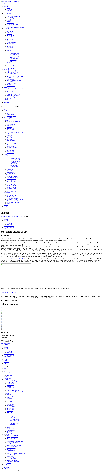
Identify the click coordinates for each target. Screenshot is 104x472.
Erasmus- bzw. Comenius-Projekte (19, 258)
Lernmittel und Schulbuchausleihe (15, 94)
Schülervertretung (11, 38)
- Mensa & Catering (11, 188)
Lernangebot (10, 50)
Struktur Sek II (10, 64)
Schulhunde (9, 75)
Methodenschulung (14, 56)
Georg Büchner (10, 17)
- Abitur (8, 113)
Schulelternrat (10, 46)
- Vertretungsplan (11, 173)
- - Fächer (12, 157)
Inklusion (9, 21)
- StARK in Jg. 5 (11, 196)
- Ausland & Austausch (12, 187)
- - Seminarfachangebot (15, 159)
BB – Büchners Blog (9, 227)
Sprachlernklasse (14, 58)
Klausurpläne (10, 9)
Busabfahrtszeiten (11, 86)
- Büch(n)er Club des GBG (13, 183)
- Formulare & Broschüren (13, 201)
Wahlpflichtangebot (14, 53)
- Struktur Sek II (10, 169)
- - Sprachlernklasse (14, 164)
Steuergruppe (10, 40)
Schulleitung (10, 31)
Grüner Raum (13, 57)
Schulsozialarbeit (11, 43)
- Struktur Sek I (10, 168)
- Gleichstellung (10, 128)
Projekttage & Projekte (12, 71)
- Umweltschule (10, 125)
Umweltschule (10, 20)
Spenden (9, 98)
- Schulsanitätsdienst (11, 179)
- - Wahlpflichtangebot (15, 158)
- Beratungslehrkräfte (12, 147)
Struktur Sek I (10, 62)
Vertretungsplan (10, 68)
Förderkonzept (13, 61)
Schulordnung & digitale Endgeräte (15, 27)
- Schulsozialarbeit (11, 149)
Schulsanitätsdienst (11, 73)
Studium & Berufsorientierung (14, 80)
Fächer (11, 51)
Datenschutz (7, 363)
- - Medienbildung (14, 165)
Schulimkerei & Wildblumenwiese (15, 76)
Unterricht (8, 216)
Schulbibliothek (10, 79)
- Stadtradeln (10, 190)
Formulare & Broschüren (13, 95)
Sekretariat (9, 34)
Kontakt (6, 359)
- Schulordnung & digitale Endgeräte (15, 132)
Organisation (7, 393)
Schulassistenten (11, 35)
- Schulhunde (10, 180)
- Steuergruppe (10, 146)
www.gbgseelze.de (5, 344)
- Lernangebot (10, 155)
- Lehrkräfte (9, 138)
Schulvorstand (10, 39)
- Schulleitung (10, 136)
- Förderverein (10, 153)
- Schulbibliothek (11, 184)
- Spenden (9, 203)
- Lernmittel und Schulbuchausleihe (15, 199)
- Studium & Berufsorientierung (14, 185)
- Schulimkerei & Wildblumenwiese (15, 181)
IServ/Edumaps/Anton (9, 226)
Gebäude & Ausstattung (12, 24)
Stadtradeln (9, 84)
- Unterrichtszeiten (11, 170)
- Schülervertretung (11, 143)
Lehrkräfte (9, 32)
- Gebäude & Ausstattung (13, 129)
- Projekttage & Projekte (12, 176)
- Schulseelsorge (11, 150)
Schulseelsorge (10, 45)
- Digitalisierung (10, 172)
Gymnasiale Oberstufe (12, 92)
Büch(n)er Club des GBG (13, 77)
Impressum (6, 362)
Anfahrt (5, 360)
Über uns (6, 379)
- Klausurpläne (10, 114)
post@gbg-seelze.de (5, 343)
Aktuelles (6, 219)
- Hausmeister (10, 142)
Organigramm (10, 29)
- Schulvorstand (10, 144)
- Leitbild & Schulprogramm (13, 121)
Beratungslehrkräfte (11, 42)
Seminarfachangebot (15, 54)
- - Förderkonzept (14, 166)
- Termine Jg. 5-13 (11, 116)
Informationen (7, 452)
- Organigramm (10, 135)
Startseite (3, 216)
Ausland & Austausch (12, 82)
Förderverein (10, 47)
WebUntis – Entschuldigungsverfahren (16, 88)
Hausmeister (10, 36)
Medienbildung (13, 60)
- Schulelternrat (10, 151)
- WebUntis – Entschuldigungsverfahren (16, 194)
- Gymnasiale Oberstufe (12, 198)
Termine (6, 220)
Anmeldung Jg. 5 (11, 90)
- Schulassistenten (11, 140)
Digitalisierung (10, 66)
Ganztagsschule (10, 19)
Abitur (8, 8)
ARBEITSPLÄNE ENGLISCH (8, 292)
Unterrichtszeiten (11, 65)
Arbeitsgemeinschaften (12, 72)
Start (5, 368)
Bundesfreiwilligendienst (13, 97)
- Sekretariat (9, 139)
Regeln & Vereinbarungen (13, 25)
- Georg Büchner (11, 122)
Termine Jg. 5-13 (11, 10)
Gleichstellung (10, 23)
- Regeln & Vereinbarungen (13, 131)
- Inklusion (9, 127)
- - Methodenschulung (15, 161)
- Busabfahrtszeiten (11, 191)
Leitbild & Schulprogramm (13, 16)
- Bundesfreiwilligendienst (13, 202)
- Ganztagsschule (11, 124)
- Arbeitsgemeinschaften (12, 177)
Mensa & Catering (11, 83)
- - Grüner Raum (14, 162)
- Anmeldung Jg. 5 (11, 195)
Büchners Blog (7, 378)
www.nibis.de (65, 251)
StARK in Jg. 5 (10, 91)
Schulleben (6, 434)
